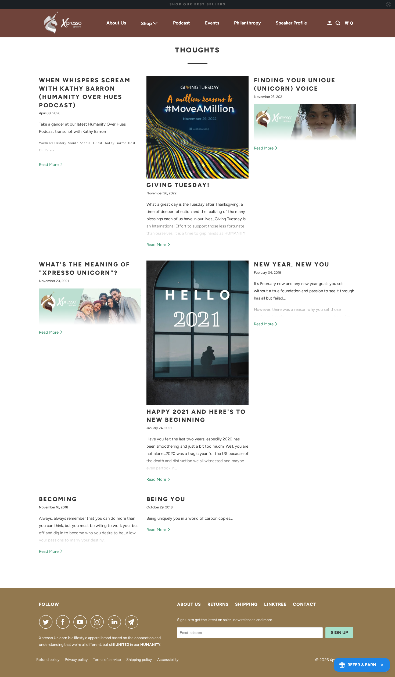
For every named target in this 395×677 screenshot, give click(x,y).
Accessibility (167, 659)
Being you (165, 499)
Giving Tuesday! (178, 185)
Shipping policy (139, 659)
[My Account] (330, 23)
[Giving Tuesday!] (197, 127)
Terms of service (107, 659)
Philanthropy (247, 23)
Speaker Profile (291, 23)
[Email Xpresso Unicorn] (133, 622)
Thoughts (197, 50)
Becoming (58, 499)
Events (212, 23)
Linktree (275, 604)
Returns (218, 604)
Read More (49, 164)
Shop (147, 23)
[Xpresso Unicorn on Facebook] (64, 622)
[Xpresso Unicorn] (63, 23)
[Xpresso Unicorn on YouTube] (81, 622)
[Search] (338, 23)
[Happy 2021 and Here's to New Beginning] (197, 333)
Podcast (181, 23)
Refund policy (47, 659)
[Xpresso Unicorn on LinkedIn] (116, 622)
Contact (304, 604)
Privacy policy (76, 659)
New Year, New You (291, 264)
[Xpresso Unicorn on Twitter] (47, 622)
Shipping (246, 604)
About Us (116, 23)
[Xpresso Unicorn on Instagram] (99, 622)
